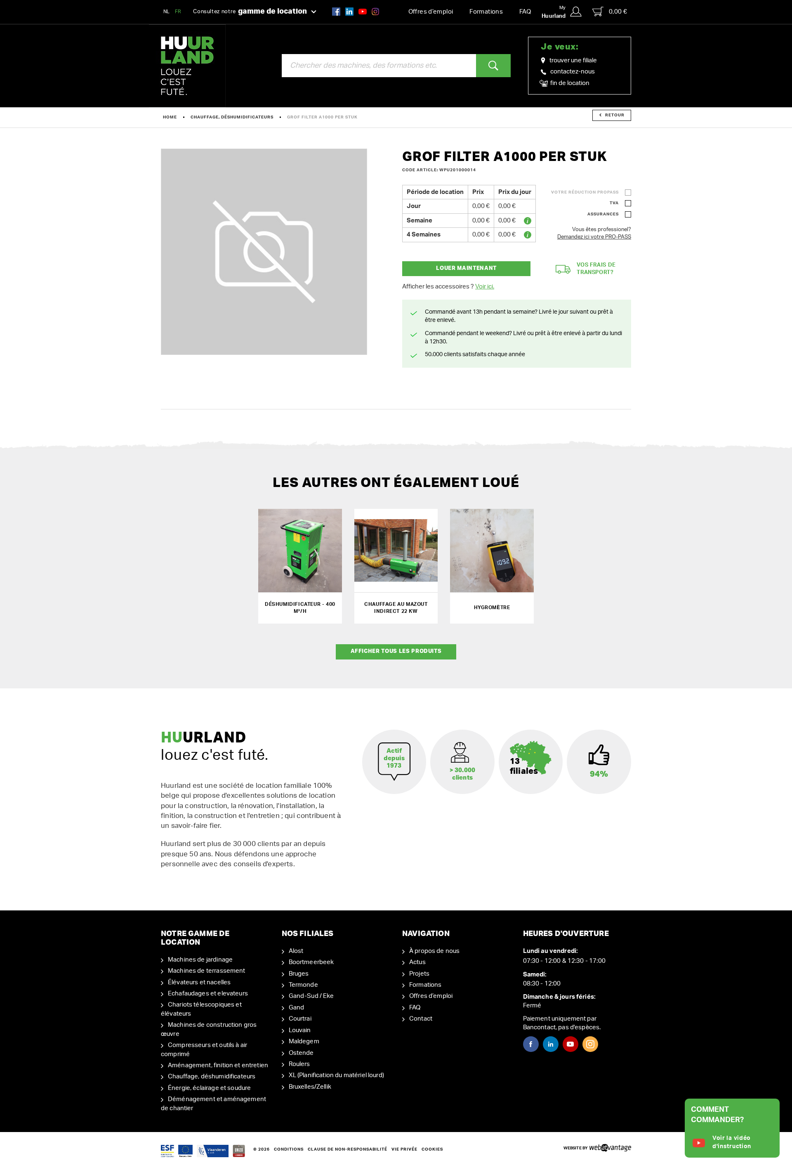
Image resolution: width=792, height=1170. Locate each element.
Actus (417, 962)
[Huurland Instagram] (375, 11)
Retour (615, 115)
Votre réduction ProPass (585, 192)
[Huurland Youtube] (362, 11)
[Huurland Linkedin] (551, 1044)
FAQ (525, 12)
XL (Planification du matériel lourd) (336, 1075)
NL (166, 11)
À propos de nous (434, 951)
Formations (486, 12)
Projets (419, 974)
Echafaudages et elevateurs (208, 993)
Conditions (289, 1149)
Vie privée (404, 1149)
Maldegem (304, 1041)
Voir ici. (484, 287)
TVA (614, 203)
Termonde (303, 985)
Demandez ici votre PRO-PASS (594, 237)
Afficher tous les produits (396, 651)
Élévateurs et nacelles (199, 982)
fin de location (569, 83)
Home (170, 117)
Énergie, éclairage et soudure (209, 1088)
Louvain (300, 1030)
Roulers (299, 1064)
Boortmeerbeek (311, 962)
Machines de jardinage (200, 960)
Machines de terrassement (206, 971)
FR (178, 11)
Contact (420, 1019)
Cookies (432, 1149)
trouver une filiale (573, 60)
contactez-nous (572, 72)
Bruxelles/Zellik (310, 1087)
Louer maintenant (466, 268)
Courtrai (300, 1019)
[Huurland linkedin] (349, 11)
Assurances (603, 214)
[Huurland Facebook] (336, 11)
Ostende (301, 1053)
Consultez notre (250, 11)
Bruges (299, 974)
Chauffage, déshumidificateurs (232, 117)
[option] (264, 252)
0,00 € (618, 12)
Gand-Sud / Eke (311, 996)
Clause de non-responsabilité (347, 1149)
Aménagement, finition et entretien (218, 1065)
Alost (296, 951)
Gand (296, 1008)
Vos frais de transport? (596, 269)
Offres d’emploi (430, 12)
